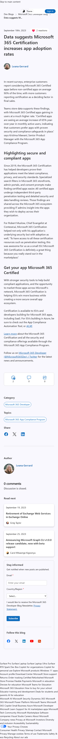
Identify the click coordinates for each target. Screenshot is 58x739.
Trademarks (42, 733)
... (21, 17)
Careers (28, 716)
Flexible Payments (23, 681)
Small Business (19, 705)
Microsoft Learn (7, 709)
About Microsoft (41, 716)
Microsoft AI (6, 698)
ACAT (29, 326)
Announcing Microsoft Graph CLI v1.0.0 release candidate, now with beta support (29, 543)
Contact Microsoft (43, 730)
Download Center (24, 674)
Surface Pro (5, 663)
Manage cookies (16, 733)
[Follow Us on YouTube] (32, 642)
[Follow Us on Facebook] (8, 642)
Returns (4, 677)
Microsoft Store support (45, 674)
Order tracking (15, 677)
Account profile (7, 674)
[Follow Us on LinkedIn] (24, 642)
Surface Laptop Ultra (37, 663)
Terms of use (30, 733)
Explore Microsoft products (26, 670)
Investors (40, 719)
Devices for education (10, 684)
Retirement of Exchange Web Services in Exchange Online (28, 515)
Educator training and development (17, 691)
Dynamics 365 (38, 698)
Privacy (4, 733)
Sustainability (32, 723)
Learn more (10, 333)
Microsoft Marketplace (28, 712)
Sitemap (29, 730)
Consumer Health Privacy (12, 730)
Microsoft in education (43, 681)
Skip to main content (10, 1)
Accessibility (19, 723)
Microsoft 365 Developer (17, 404)
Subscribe (13, 618)
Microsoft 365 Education (12, 688)
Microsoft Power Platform (17, 702)
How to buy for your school (38, 688)
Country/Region (15, 588)
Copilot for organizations (31, 666)
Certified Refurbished (33, 677)
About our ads (21, 737)
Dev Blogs (9, 14)
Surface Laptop (19, 663)
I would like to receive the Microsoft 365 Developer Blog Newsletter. (26, 606)
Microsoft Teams (38, 702)
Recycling (8, 737)
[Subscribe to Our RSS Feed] (39, 642)
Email (10, 575)
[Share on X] (14, 434)
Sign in (50, 11)
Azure (30, 705)
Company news (7, 719)
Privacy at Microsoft (25, 719)
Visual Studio (17, 716)
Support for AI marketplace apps (32, 709)
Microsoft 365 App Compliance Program (25, 419)
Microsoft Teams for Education (36, 684)
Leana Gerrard (20, 66)
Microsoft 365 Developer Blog (33, 14)
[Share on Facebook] (6, 434)
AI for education (16, 695)
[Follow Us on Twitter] (16, 642)
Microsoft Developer (43, 705)
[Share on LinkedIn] (23, 434)
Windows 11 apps (49, 670)
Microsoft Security (21, 698)
